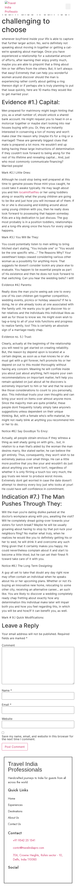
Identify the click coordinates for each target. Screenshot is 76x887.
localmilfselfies (29, 192)
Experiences (15, 805)
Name (7, 690)
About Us (13, 818)
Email (6, 704)
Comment (8, 645)
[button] (68, 6)
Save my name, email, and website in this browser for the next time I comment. (37, 738)
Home (11, 798)
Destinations (15, 811)
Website (7, 718)
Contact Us (14, 824)
